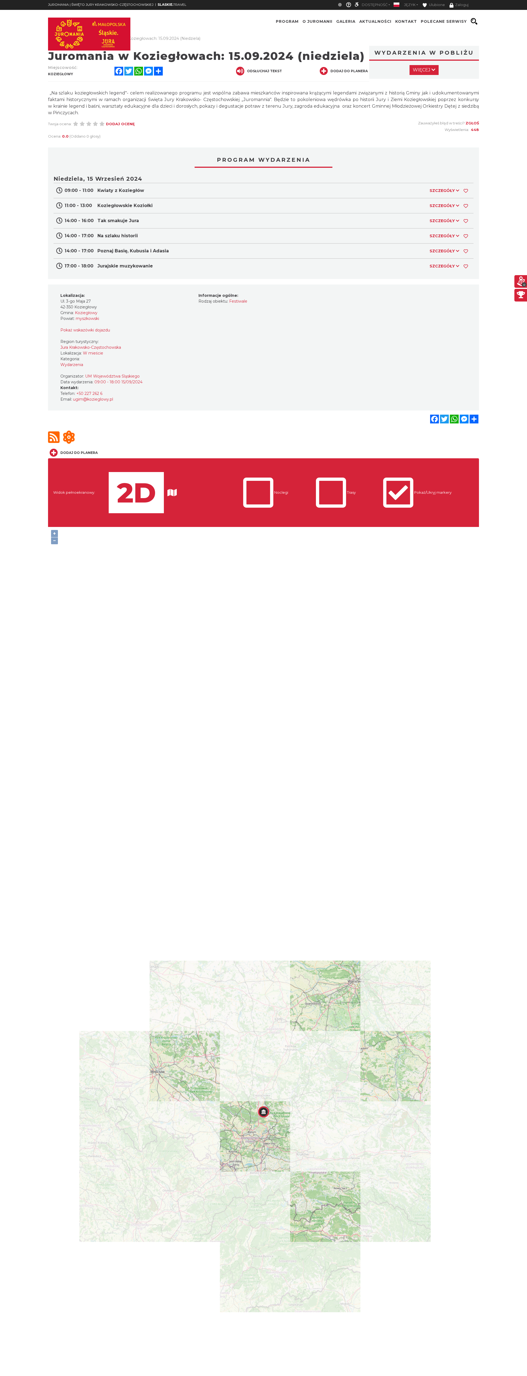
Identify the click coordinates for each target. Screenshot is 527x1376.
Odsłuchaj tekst (264, 71)
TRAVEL (172, 4)
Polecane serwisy (444, 21)
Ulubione (436, 5)
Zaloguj (462, 5)
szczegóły (443, 190)
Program (287, 21)
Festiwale (238, 301)
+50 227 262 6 (89, 393)
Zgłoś (472, 123)
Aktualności (375, 21)
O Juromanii (317, 21)
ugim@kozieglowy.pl (93, 399)
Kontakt (406, 21)
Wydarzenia (71, 364)
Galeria (345, 21)
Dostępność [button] (375, 5)
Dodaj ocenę (120, 124)
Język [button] (410, 5)
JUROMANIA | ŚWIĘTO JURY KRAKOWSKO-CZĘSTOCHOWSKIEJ (100, 4)
